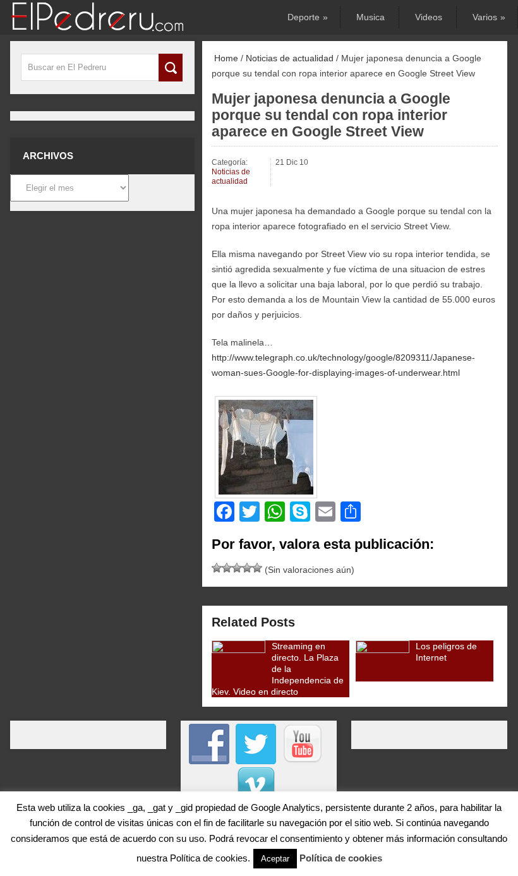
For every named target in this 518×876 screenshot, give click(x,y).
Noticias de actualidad (290, 58)
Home (225, 58)
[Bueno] (237, 568)
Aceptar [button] (275, 858)
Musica (370, 17)
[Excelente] (257, 568)
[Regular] (227, 568)
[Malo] (217, 568)
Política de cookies (340, 858)
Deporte (306, 17)
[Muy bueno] (247, 568)
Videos (428, 17)
